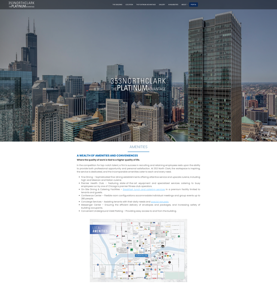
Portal (193, 4)
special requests (159, 201)
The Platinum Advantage (146, 4)
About (183, 4)
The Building (117, 4)
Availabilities (173, 4)
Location (129, 4)
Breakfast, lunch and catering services (144, 189)
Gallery (162, 4)
